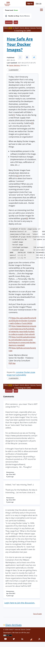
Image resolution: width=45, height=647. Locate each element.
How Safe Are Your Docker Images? (20, 44)
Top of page (37, 614)
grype (32, 372)
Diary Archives (13, 625)
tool (14, 375)
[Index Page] (7, 3)
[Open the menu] (41, 9)
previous (9, 22)
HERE (10, 28)
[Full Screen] (20, 57)
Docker (27, 372)
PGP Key (12, 363)
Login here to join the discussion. (19, 602)
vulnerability (21, 375)
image (9, 375)
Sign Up (38, 3)
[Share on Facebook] (27, 57)
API (22, 632)
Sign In (29, 3)
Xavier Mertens (25, 16)
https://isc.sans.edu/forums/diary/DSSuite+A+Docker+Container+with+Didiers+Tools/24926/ (22, 321)
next (15, 22)
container (20, 372)
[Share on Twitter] (34, 57)
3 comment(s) (13, 70)
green (16, 10)
